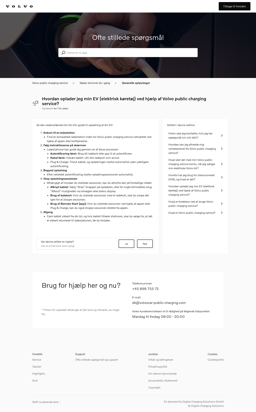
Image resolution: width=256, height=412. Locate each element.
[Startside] (23, 6)
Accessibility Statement (162, 380)
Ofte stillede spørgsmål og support (96, 359)
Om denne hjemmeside (162, 373)
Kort (35, 380)
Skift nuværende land (45, 401)
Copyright (154, 387)
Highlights (38, 373)
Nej (145, 243)
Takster (36, 366)
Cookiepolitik (216, 359)
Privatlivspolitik (157, 366)
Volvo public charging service (50, 82)
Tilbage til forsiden (234, 6)
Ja (126, 243)
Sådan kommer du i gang (95, 82)
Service (36, 359)
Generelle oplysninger (136, 82)
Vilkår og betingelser (160, 359)
